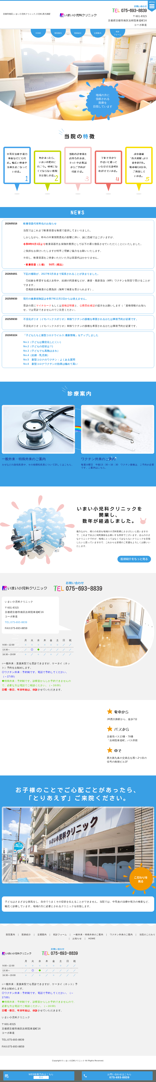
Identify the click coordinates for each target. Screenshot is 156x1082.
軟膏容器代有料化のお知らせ (40, 223)
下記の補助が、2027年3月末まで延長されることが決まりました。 (61, 274)
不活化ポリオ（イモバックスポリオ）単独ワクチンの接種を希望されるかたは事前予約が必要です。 (80, 319)
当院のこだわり (147, 934)
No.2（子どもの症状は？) (38, 346)
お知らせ (77, 938)
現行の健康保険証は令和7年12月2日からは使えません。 (55, 298)
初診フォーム (117, 33)
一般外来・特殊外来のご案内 (88, 934)
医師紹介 (78, 33)
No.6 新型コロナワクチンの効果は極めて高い (50, 364)
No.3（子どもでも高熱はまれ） (41, 350)
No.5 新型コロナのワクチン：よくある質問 (49, 359)
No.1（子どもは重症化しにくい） (42, 342)
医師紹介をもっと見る (134, 559)
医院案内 (58, 33)
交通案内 (97, 33)
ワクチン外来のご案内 (121, 934)
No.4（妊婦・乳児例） (36, 355)
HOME (38, 33)
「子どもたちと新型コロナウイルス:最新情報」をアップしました (60, 335)
